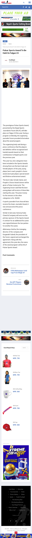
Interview (20, 489)
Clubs (23, 492)
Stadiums (23, 507)
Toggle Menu (30, 2)
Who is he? (12, 510)
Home (4, 44)
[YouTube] (29, 7)
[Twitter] (26, 7)
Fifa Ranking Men (17, 499)
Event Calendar (13, 507)
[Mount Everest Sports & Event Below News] (16, 333)
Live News (12, 489)
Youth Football (20, 497)
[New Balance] (16, 338)
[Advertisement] (16, 106)
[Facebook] (23, 7)
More (24, 347)
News (10, 44)
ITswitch (22, 530)
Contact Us (22, 510)
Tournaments (14, 492)
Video (23, 494)
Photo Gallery (14, 494)
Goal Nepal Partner (17, 505)
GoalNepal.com (6, 2)
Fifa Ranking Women (17, 502)
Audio (11, 497)
